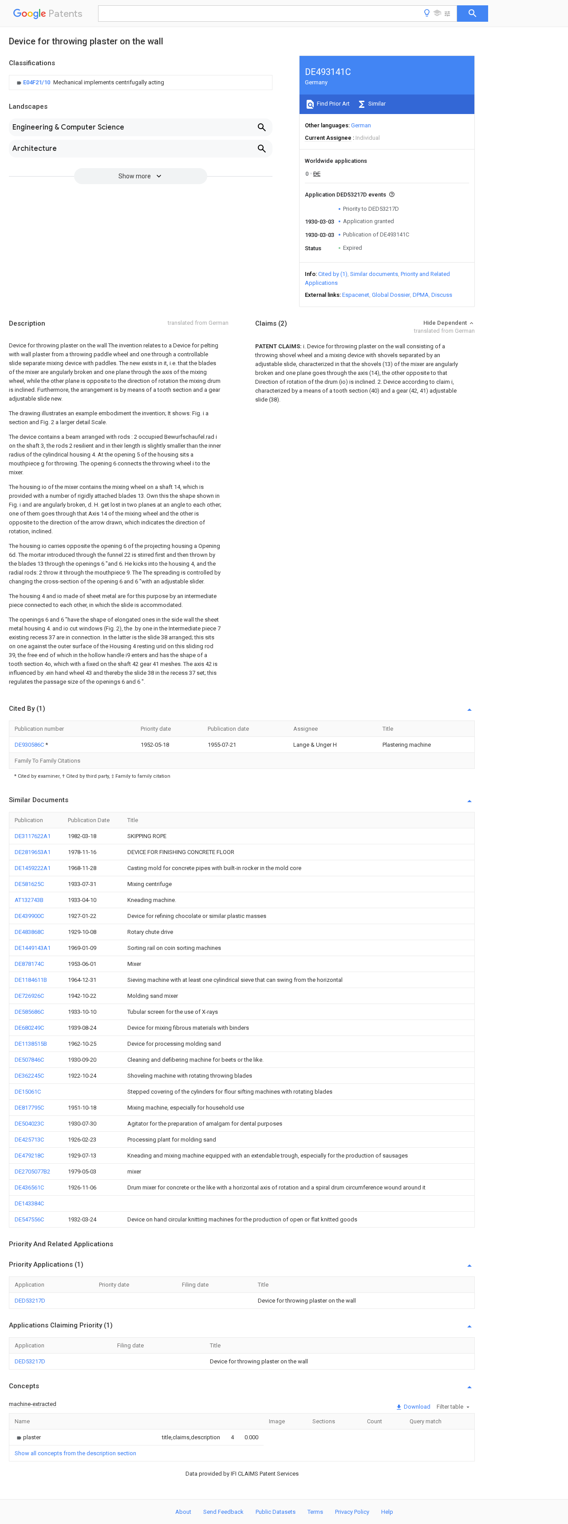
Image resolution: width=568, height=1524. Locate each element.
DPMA (421, 294)
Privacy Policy (352, 1511)
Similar (376, 103)
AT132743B (29, 900)
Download (416, 1406)
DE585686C (29, 1011)
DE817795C (29, 1107)
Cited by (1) (332, 274)
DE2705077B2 (32, 1171)
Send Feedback (223, 1511)
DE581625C (29, 884)
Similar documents (374, 274)
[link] (89, 82)
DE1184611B (31, 980)
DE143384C (29, 1203)
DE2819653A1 (33, 852)
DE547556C (29, 1219)
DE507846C (29, 1059)
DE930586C (30, 744)
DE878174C (29, 964)
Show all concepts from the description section (75, 1453)
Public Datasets (276, 1511)
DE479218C (29, 1155)
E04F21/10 (37, 82)
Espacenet (355, 294)
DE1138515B (31, 1043)
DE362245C (29, 1075)
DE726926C (29, 995)
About (183, 1511)
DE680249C (29, 1027)
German (361, 125)
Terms (315, 1511)
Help (387, 1511)
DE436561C (29, 1187)
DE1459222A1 (33, 868)
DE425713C (29, 1139)
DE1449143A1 (33, 948)
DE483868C (29, 932)
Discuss (441, 294)
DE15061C (28, 1091)
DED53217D (30, 1300)
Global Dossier (391, 294)
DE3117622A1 (33, 836)
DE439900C (29, 916)
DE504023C (29, 1123)
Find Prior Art (333, 103)
